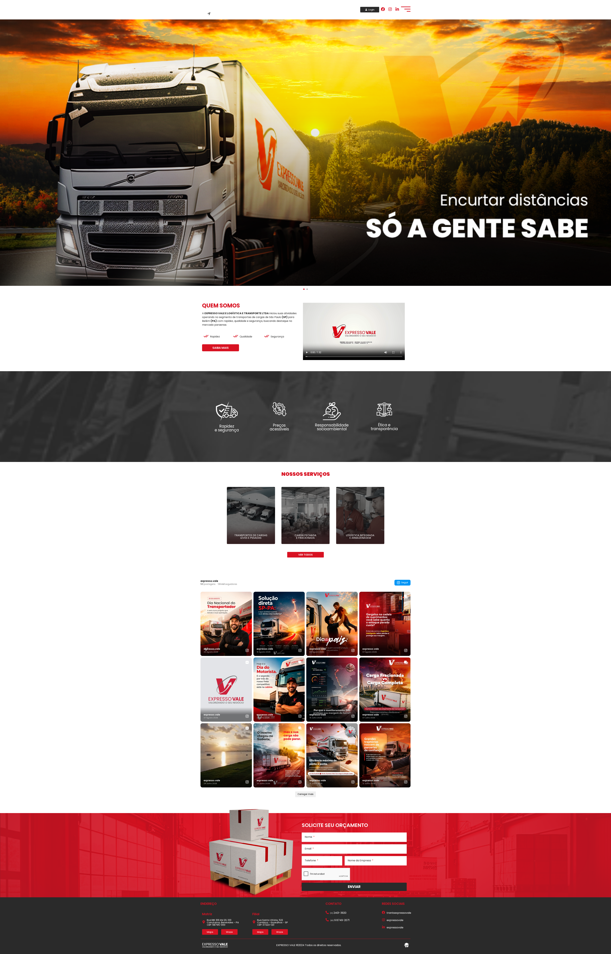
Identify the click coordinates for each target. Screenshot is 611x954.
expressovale (395, 920)
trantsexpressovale (399, 913)
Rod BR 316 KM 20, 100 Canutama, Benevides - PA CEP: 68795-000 (223, 922)
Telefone (310, 860)
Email (308, 848)
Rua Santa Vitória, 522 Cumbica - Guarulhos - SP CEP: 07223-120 (272, 922)
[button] (304, 289)
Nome (309, 837)
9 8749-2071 (340, 920)
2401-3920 (338, 913)
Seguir (404, 582)
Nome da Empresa (360, 860)
